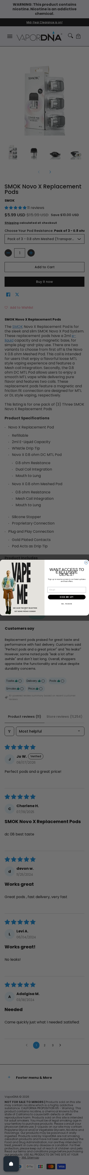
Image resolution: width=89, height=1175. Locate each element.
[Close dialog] (86, 562)
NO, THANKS (66, 604)
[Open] (11, 1164)
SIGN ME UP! (67, 597)
